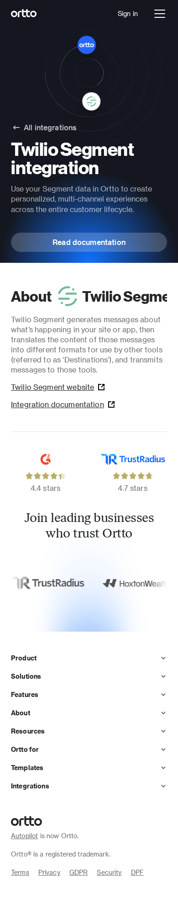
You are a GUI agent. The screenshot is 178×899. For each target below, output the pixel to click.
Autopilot (24, 836)
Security (109, 872)
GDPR (78, 872)
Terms (20, 872)
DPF (137, 872)
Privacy (49, 872)
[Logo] (24, 13)
